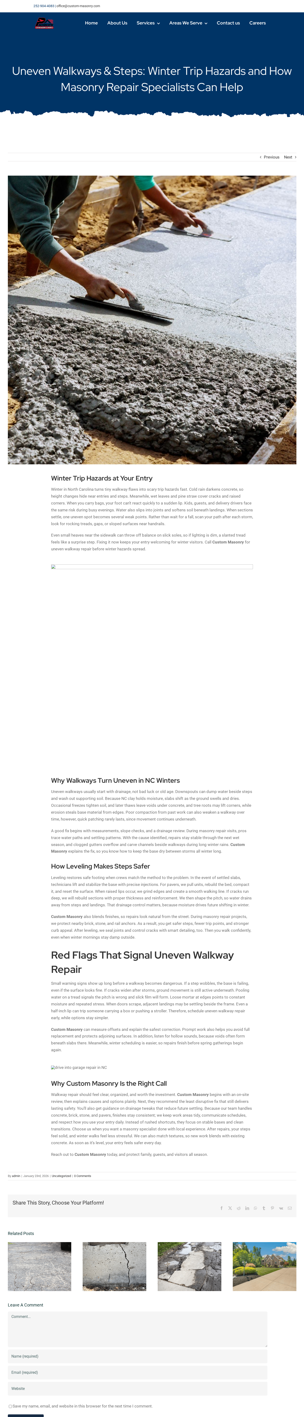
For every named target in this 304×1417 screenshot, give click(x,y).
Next (288, 157)
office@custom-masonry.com (78, 6)
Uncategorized (61, 1176)
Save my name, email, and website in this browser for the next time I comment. (83, 1406)
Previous (272, 157)
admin (16, 1176)
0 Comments (82, 1176)
